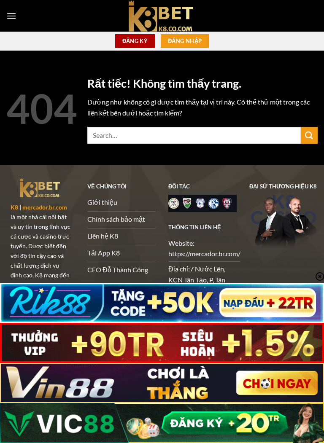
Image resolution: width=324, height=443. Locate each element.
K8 (14, 207)
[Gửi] (309, 135)
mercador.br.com (44, 207)
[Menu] (11, 15)
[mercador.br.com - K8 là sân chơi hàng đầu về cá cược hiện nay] (162, 16)
